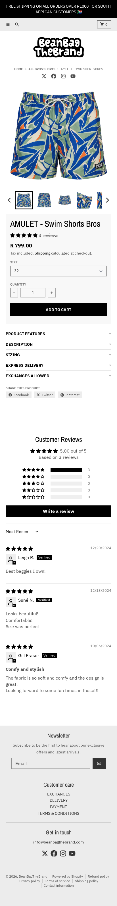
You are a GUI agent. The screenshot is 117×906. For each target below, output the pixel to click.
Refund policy (98, 876)
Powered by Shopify (67, 876)
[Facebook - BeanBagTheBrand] (53, 76)
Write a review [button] (58, 511)
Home (18, 69)
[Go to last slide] (10, 200)
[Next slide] (107, 200)
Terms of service (57, 881)
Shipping (42, 253)
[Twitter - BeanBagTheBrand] (44, 76)
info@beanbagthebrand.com (58, 842)
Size (14, 262)
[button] (24, 200)
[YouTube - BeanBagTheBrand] (73, 76)
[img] (19, 548)
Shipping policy (86, 881)
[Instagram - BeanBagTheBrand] (63, 76)
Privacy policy (29, 881)
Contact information (59, 885)
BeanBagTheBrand (33, 876)
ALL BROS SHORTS (41, 69)
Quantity (18, 284)
